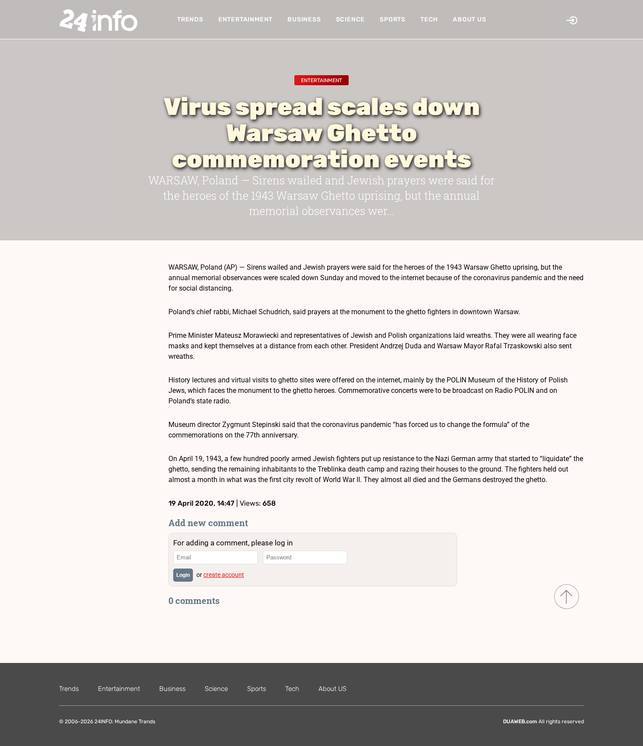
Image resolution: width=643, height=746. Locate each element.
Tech (429, 19)
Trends (190, 19)
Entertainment (245, 19)
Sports (392, 19)
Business (304, 19)
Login (183, 575)
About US (469, 19)
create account (223, 574)
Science (350, 19)
